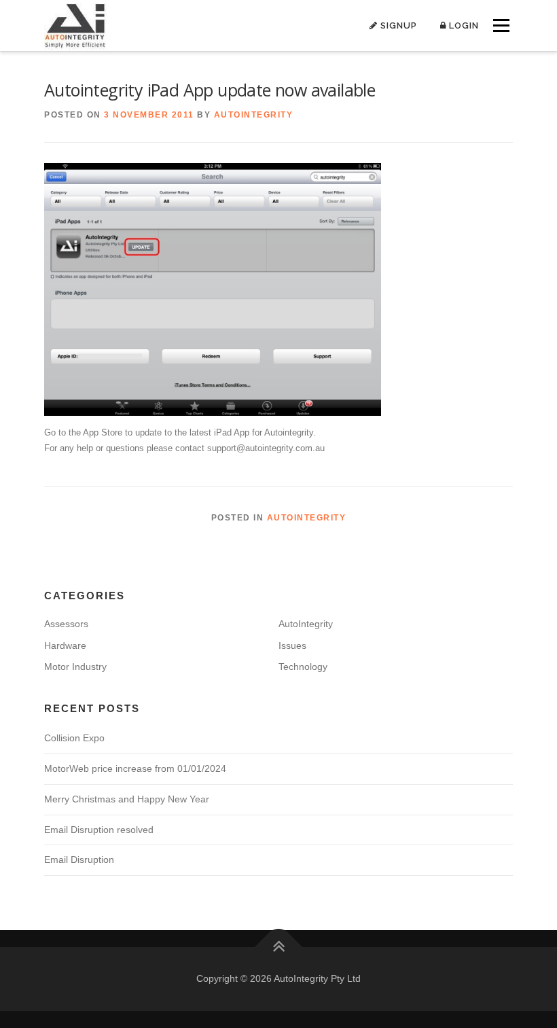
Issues (292, 645)
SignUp (397, 25)
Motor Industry (75, 666)
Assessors (66, 623)
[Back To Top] (279, 947)
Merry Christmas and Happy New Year (126, 799)
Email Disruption (79, 859)
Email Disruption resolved (99, 829)
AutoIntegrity (253, 115)
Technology (302, 666)
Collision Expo (74, 737)
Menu (500, 25)
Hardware (65, 645)
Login (462, 25)
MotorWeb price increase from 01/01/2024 (135, 768)
